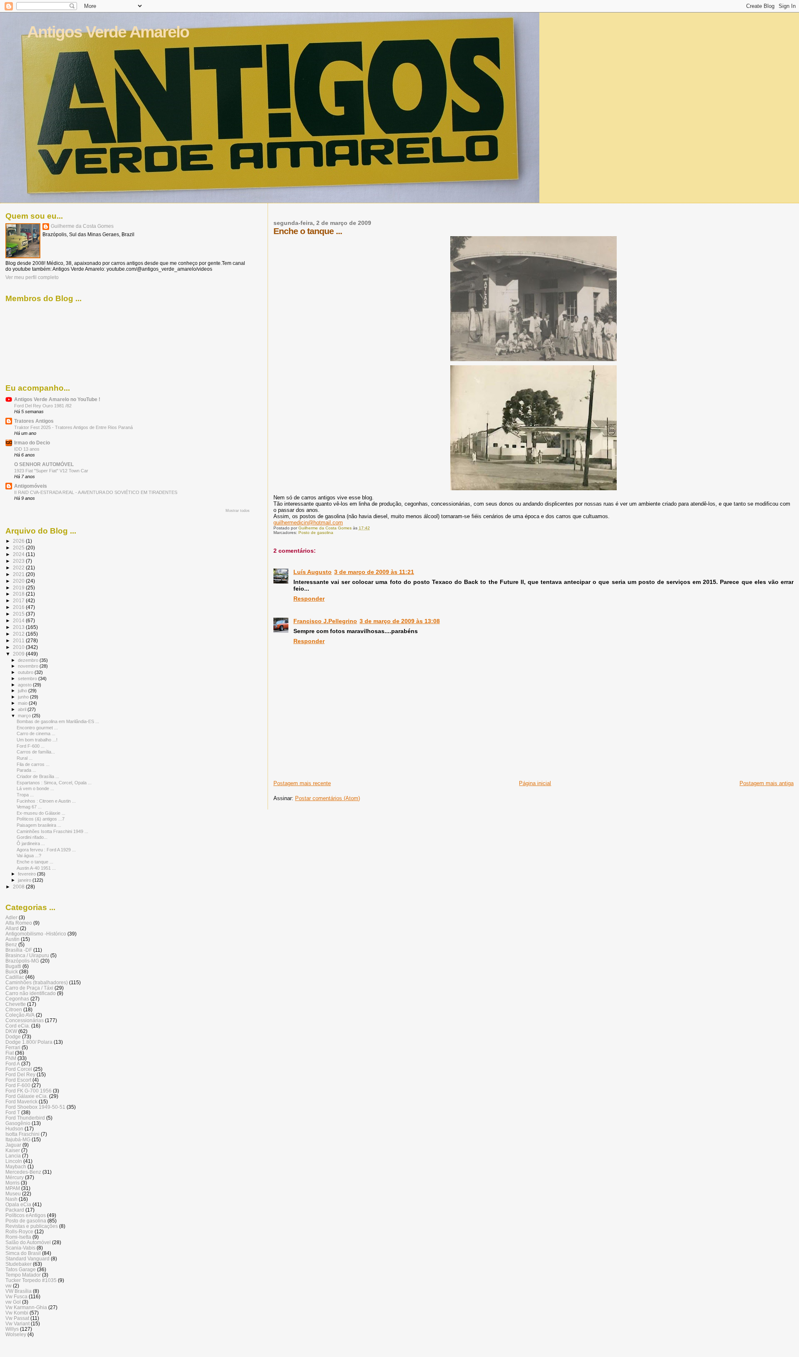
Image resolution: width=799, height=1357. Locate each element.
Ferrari (12, 1047)
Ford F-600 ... (31, 745)
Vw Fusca (16, 1296)
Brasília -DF (18, 950)
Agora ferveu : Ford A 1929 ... (46, 849)
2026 (19, 541)
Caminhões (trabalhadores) (36, 982)
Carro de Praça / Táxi (29, 987)
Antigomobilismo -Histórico (35, 933)
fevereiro (27, 873)
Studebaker (18, 1264)
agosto (25, 684)
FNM (10, 1058)
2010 (19, 647)
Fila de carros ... (33, 764)
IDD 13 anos (27, 449)
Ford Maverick (21, 1101)
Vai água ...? (29, 855)
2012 (19, 633)
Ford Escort (18, 1080)
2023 (19, 561)
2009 (19, 653)
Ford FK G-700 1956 (28, 1090)
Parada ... (26, 770)
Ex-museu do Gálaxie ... (41, 813)
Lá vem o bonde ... (35, 788)
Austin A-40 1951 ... (36, 868)
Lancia (13, 1155)
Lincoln (13, 1161)
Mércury (14, 1177)
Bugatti (13, 966)
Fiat (9, 1052)
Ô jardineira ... (31, 843)
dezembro (29, 660)
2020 (19, 581)
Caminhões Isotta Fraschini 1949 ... (52, 831)
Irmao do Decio (32, 442)
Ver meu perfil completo (32, 277)
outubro (26, 672)
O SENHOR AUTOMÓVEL (44, 464)
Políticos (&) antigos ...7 (41, 818)
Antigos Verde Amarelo (108, 32)
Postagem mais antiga (766, 783)
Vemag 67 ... (29, 806)
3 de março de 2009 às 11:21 (374, 572)
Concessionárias (24, 1020)
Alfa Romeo (18, 922)
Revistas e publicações (31, 1226)
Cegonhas (17, 998)
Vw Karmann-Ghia (26, 1307)
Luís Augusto (312, 572)
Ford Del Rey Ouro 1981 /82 (43, 405)
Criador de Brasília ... (38, 776)
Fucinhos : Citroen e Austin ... (46, 800)
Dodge (13, 1036)
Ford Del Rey (20, 1074)
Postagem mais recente (302, 783)
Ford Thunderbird (25, 1117)
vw (8, 1285)
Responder (309, 598)
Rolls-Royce (19, 1231)
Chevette (15, 1004)
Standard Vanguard (27, 1258)
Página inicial (535, 783)
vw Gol (13, 1302)
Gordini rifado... (32, 837)
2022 (19, 567)
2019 (19, 587)
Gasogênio (17, 1123)
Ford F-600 (17, 1085)
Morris (12, 1182)
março (25, 715)
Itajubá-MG (17, 1139)
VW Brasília (18, 1291)
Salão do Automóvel (28, 1242)
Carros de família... (36, 751)
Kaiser (12, 1150)
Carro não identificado (30, 993)
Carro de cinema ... (36, 733)
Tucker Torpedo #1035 (31, 1280)
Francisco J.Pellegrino (325, 621)
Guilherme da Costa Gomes (82, 226)
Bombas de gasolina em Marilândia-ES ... (58, 721)
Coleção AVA (20, 1015)
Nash (11, 1199)
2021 (19, 574)
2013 (19, 627)
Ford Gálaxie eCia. (26, 1096)
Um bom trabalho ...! (37, 739)
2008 (19, 886)
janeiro (25, 880)
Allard (12, 928)
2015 (19, 613)
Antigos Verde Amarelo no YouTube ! (57, 399)
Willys (12, 1329)
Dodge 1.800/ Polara (28, 1042)
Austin (12, 939)
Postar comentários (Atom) (327, 798)
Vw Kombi (16, 1312)
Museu (13, 1193)
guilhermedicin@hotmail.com (308, 522)
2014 (19, 620)
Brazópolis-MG (22, 960)
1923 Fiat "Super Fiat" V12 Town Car (51, 470)
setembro (28, 678)
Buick (11, 971)
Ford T (12, 1112)
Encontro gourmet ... (37, 727)
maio (23, 703)
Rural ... (24, 758)
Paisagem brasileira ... (39, 825)
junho (24, 696)
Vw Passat (17, 1318)
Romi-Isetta (18, 1237)
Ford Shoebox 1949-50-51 (35, 1107)
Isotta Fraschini (22, 1134)
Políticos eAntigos (25, 1215)
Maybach (15, 1166)
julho (23, 690)
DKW (11, 1031)
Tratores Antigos (34, 421)
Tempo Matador (23, 1274)
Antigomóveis (30, 486)
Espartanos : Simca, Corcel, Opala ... (54, 782)
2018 (19, 593)
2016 (19, 607)
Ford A (12, 1063)
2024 (19, 554)
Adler (11, 917)
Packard (14, 1209)
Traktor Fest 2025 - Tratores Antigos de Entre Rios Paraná (73, 427)
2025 (19, 547)
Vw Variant (17, 1323)
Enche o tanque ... (35, 861)
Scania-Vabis (20, 1247)
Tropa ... (25, 794)
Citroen (13, 1009)
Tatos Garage (20, 1269)
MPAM (12, 1188)
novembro (29, 666)
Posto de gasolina (315, 532)
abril (22, 709)
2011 (19, 640)
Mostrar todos (238, 511)
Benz (11, 944)
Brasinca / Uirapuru (27, 955)
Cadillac (14, 977)
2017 (19, 600)
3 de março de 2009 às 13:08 (400, 621)
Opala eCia (18, 1204)
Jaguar (13, 1144)
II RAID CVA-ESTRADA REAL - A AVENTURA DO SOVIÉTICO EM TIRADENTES (95, 492)
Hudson (14, 1128)
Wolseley (15, 1334)
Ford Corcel (18, 1069)
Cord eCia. (17, 1025)
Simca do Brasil (23, 1253)
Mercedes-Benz (23, 1172)
